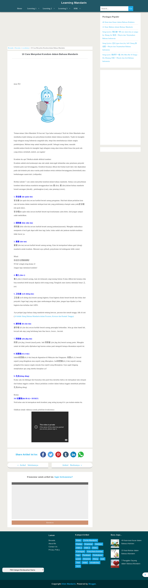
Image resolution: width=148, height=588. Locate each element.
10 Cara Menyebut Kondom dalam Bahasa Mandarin (50, 54)
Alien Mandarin (68, 584)
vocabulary (25, 48)
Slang (95, 559)
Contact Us (53, 547)
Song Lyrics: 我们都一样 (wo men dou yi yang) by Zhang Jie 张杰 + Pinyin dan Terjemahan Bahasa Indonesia (120, 35)
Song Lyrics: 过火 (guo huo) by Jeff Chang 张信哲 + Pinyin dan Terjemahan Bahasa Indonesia (119, 46)
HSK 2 (79, 548)
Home (19, 8)
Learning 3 (62, 8)
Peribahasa (97, 555)
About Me (52, 543)
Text (78, 563)
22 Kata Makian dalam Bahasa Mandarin (117, 27)
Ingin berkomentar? (63, 477)
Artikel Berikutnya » (72, 465)
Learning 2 (47, 8)
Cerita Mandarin (90, 540)
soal (102, 559)
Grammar (88, 544)
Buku (78, 540)
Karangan (80, 551)
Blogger (92, 584)
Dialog (79, 544)
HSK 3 (87, 548)
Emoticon (50, 523)
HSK (76, 8)
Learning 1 (31, 8)
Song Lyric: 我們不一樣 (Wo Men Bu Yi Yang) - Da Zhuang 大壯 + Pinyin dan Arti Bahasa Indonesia (120, 58)
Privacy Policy (54, 550)
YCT (78, 566)
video (85, 563)
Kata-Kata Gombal (94, 551)
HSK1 (94, 548)
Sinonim (17, 48)
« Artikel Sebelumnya (27, 465)
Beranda (10, 48)
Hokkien (98, 544)
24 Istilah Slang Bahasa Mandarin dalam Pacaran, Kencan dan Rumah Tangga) (44, 316)
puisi (78, 559)
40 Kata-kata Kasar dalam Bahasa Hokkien (118, 22)
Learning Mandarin (74, 2)
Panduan (86, 555)
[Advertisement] (50, 29)
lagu (78, 555)
